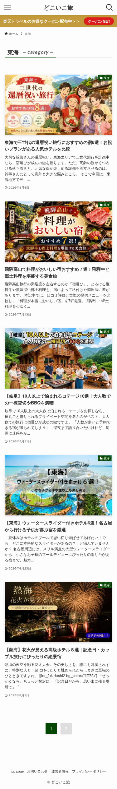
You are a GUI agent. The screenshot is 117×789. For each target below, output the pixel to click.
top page (17, 770)
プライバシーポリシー (89, 770)
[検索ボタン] (109, 7)
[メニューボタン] (7, 7)
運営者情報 (60, 770)
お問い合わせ (37, 770)
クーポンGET (99, 21)
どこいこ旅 (58, 8)
